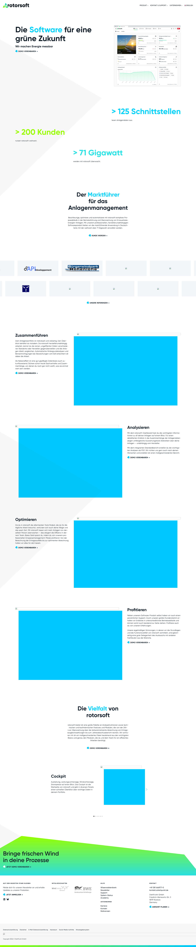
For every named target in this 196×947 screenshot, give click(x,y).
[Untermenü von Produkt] (147, 5)
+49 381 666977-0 (156, 887)
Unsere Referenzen (99, 303)
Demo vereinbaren (27, 51)
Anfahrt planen (159, 907)
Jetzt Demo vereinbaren (17, 867)
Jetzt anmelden (13, 895)
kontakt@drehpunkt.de (158, 890)
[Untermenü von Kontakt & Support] (167, 5)
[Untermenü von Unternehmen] (181, 5)
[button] (95, 816)
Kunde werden (99, 235)
